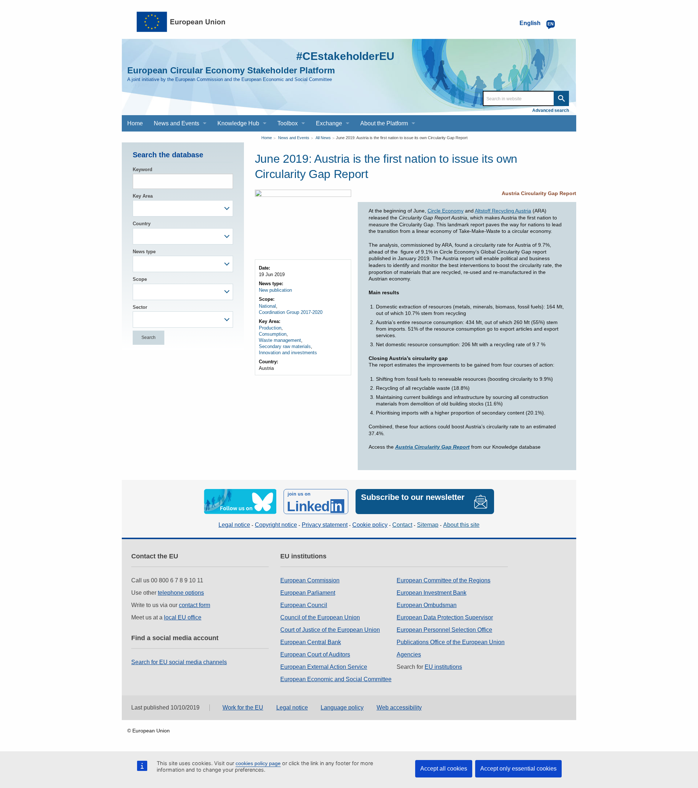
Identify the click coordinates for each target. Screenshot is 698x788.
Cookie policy (370, 525)
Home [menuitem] (135, 123)
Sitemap (427, 525)
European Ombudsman (427, 605)
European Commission (310, 580)
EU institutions (443, 667)
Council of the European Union (320, 617)
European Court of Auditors (315, 654)
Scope (140, 279)
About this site (461, 525)
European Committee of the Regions (443, 580)
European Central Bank (310, 642)
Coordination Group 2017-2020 (290, 312)
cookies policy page (258, 763)
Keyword (142, 169)
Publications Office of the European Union (451, 642)
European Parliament (307, 593)
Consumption (272, 334)
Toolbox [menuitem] (287, 123)
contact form (194, 605)
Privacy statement (325, 525)
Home (266, 138)
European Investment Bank (431, 593)
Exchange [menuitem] (329, 123)
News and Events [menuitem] (176, 123)
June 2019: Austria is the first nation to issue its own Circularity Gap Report (402, 138)
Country (142, 223)
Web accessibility (399, 707)
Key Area (143, 196)
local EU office (182, 617)
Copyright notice (276, 525)
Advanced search (550, 110)
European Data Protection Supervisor (445, 617)
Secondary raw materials (285, 346)
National (267, 306)
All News (323, 138)
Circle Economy (446, 211)
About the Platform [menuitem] (384, 123)
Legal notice (234, 525)
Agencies (409, 654)
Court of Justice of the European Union (330, 630)
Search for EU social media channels (179, 662)
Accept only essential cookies (518, 768)
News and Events (293, 138)
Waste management (280, 340)
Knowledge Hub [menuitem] (238, 123)
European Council (303, 605)
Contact (402, 525)
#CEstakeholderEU (345, 56)
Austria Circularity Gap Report (539, 193)
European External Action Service (323, 667)
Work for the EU (242, 707)
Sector (140, 307)
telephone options (181, 593)
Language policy (342, 707)
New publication (275, 290)
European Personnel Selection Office (444, 630)
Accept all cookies (443, 768)
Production (270, 328)
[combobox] (183, 208)
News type (144, 251)
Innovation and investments (288, 352)
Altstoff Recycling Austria (503, 211)
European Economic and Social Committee (336, 679)
